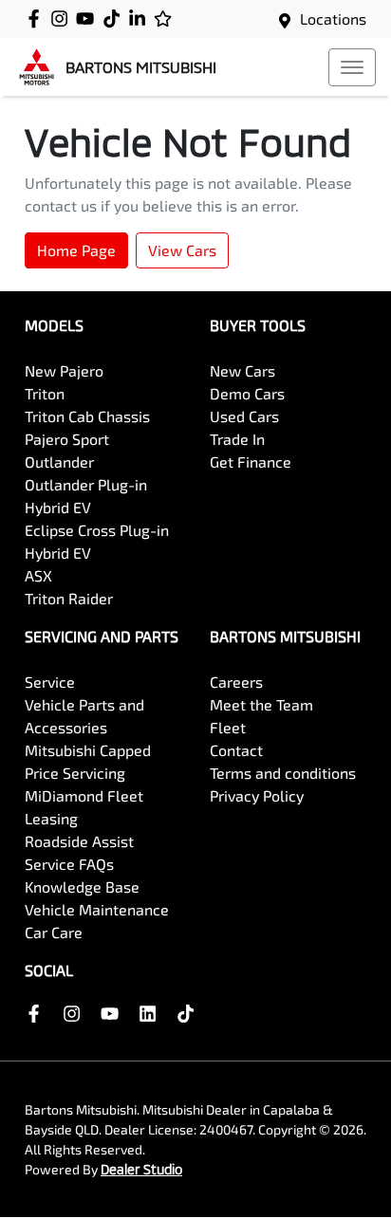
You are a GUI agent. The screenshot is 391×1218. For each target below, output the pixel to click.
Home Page (76, 250)
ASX (38, 575)
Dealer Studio (141, 1169)
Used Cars (244, 416)
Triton (45, 393)
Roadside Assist (79, 841)
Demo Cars (247, 393)
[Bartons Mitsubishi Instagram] (63, 18)
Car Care (54, 932)
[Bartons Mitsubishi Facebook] (37, 18)
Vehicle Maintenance (97, 909)
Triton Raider (69, 598)
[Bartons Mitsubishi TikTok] (189, 1014)
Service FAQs (69, 864)
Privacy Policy (257, 795)
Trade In (237, 439)
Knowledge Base (82, 886)
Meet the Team (261, 704)
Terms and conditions (283, 773)
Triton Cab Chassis (87, 416)
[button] (352, 67)
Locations (333, 18)
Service (50, 682)
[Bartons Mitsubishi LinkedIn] (141, 18)
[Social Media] (115, 18)
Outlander (59, 461)
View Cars (182, 250)
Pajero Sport (67, 439)
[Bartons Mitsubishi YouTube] (89, 18)
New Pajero (64, 370)
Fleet (228, 727)
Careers (236, 682)
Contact (236, 750)
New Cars (242, 370)
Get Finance (250, 461)
